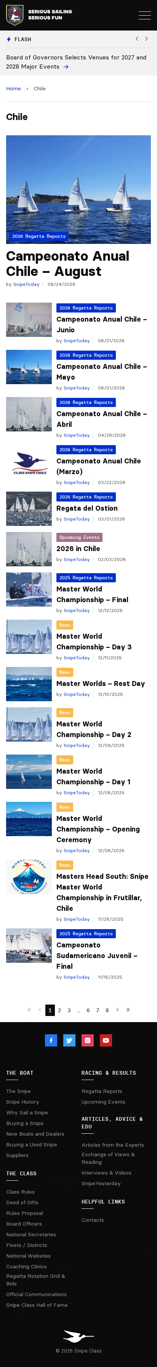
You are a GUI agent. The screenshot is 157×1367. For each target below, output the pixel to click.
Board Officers (24, 1223)
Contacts (93, 1219)
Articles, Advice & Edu (112, 1122)
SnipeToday (26, 284)
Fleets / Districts (26, 1245)
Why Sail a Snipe (27, 1112)
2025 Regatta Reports (86, 577)
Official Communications (36, 1294)
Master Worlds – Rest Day (100, 683)
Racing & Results (109, 1072)
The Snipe (18, 1091)
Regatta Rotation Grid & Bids (35, 1279)
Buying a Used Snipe (31, 1144)
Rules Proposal (24, 1213)
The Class (21, 1173)
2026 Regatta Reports (86, 308)
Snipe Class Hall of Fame (37, 1304)
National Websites (28, 1255)
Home (13, 88)
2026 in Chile (78, 549)
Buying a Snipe (24, 1123)
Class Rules (20, 1191)
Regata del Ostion (87, 508)
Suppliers (17, 1155)
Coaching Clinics (26, 1266)
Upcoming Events (79, 537)
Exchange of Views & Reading (108, 1158)
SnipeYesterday (101, 1183)
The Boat (20, 1072)
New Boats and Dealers (35, 1133)
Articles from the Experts (113, 1144)
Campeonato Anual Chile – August (67, 263)
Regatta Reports (102, 1091)
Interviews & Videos (106, 1172)
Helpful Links (103, 1201)
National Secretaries (31, 1234)
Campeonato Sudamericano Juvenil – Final (97, 956)
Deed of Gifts (22, 1202)
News (64, 625)
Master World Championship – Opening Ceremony (98, 829)
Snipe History (22, 1101)
